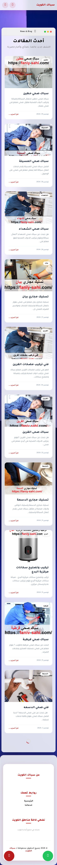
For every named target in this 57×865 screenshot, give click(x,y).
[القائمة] (5, 5)
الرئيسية (28, 801)
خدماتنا (28, 805)
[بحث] (13, 5)
